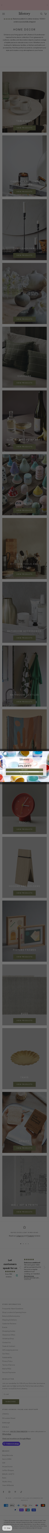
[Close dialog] (1, 752)
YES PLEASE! (24, 769)
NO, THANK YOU (24, 773)
